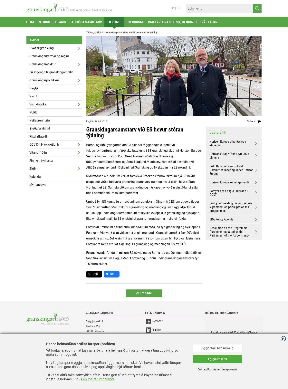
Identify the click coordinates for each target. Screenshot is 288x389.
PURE (33, 112)
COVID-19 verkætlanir (44, 144)
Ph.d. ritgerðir (38, 136)
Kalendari (36, 177)
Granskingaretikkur (42, 64)
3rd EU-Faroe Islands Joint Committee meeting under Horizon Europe (231, 170)
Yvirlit (33, 96)
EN (179, 8)
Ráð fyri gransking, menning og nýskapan (182, 22)
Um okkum (135, 22)
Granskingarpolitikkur (44, 80)
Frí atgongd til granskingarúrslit (51, 72)
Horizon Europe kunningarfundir (230, 182)
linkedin (157, 329)
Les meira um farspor (97, 379)
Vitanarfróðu (38, 152)
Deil (95, 274)
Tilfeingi (114, 22)
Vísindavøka (37, 104)
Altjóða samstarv (86, 22)
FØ (172, 8)
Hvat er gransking (41, 48)
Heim (30, 22)
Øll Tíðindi (144, 293)
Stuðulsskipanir (52, 22)
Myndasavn (37, 185)
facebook (158, 321)
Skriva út (252, 121)
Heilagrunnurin (39, 120)
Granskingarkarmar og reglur (49, 56)
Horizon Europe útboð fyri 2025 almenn (229, 156)
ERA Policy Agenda (222, 219)
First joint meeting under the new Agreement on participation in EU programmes (231, 207)
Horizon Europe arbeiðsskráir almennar (228, 143)
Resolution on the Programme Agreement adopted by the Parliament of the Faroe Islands (230, 231)
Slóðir (33, 168)
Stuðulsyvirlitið (39, 128)
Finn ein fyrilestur (41, 160)
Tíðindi (34, 40)
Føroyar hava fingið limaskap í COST (229, 193)
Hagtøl (34, 88)
